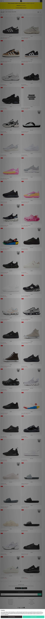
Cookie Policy (6, 614)
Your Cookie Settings (11, 616)
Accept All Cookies (33, 616)
